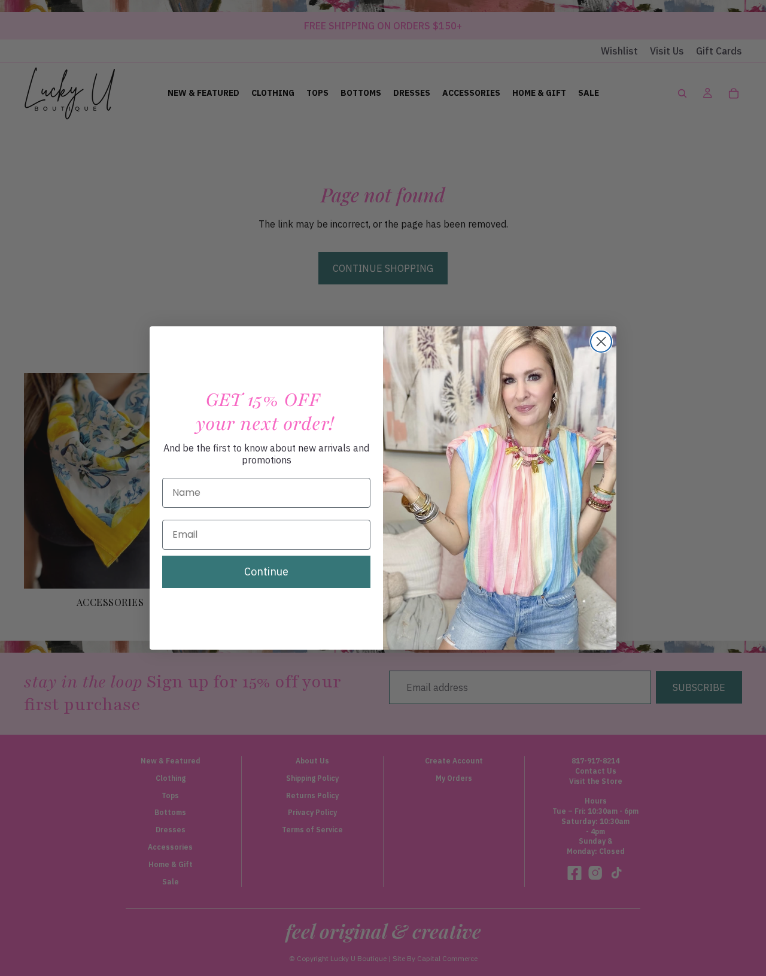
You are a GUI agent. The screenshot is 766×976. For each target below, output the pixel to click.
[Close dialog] (601, 341)
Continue (266, 571)
